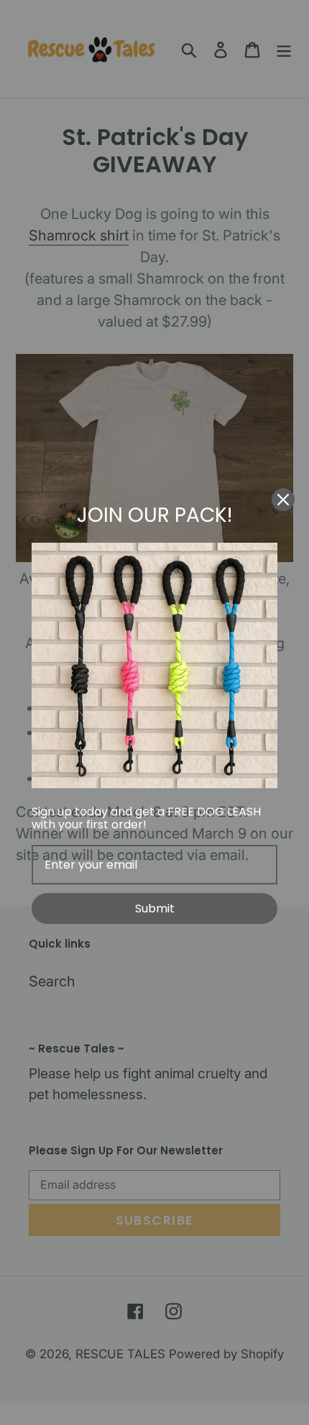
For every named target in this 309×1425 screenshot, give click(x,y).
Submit (155, 908)
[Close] (283, 499)
